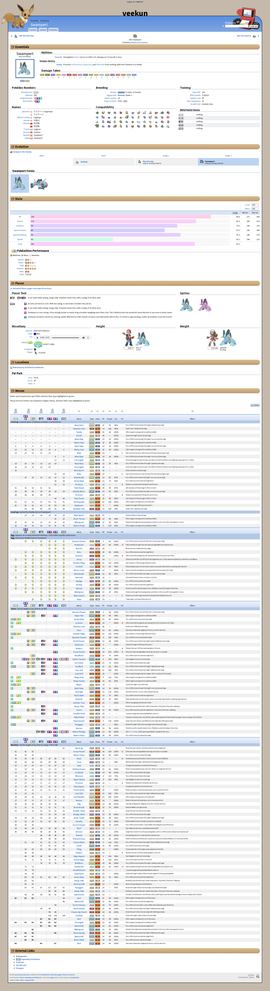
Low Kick (79, 673)
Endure (79, 648)
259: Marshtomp (26, 35)
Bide (79, 453)
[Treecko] (121, 121)
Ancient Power (79, 541)
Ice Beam (79, 772)
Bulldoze (79, 863)
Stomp (79, 584)
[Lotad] (133, 121)
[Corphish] (162, 121)
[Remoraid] (97, 121)
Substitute (79, 717)
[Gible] (162, 126)
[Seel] (144, 112)
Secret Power (79, 825)
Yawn (79, 599)
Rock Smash (79, 908)
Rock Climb (79, 940)
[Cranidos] (138, 126)
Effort (247, 209)
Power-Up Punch (79, 912)
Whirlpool (79, 522)
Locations (143, 42)
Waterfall (79, 901)
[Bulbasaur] (97, 112)
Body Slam (79, 619)
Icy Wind (79, 666)
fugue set (53, 977)
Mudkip (84, 162)
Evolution (22, 147)
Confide (79, 915)
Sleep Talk (79, 706)
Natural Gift (79, 884)
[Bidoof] (133, 126)
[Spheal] (103, 126)
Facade (79, 821)
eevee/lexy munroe (22, 975)
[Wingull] (138, 121)
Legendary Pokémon (30, 959)
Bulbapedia (21, 956)
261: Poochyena (244, 35)
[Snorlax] (127, 117)
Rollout (79, 699)
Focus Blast (79, 842)
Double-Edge (79, 563)
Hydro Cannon (79, 659)
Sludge (79, 581)
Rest (79, 828)
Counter (79, 555)
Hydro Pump (79, 525)
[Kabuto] (121, 117)
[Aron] (156, 121)
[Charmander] (103, 112)
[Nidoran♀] (115, 112)
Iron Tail (79, 670)
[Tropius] (97, 126)
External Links (25, 951)
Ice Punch (79, 663)
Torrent (58, 57)
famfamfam (74, 977)
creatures (71, 975)
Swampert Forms (23, 171)
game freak (62, 975)
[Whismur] (150, 121)
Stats (18, 199)
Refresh (79, 577)
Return (79, 800)
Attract (79, 831)
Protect (79, 484)
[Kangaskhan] (168, 112)
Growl (79, 435)
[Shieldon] (144, 126)
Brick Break (79, 807)
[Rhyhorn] (162, 112)
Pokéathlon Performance (32, 251)
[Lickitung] (156, 112)
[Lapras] (103, 117)
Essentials (22, 47)
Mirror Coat (79, 570)
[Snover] (168, 126)
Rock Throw (79, 518)
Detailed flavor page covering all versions (32, 288)
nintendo (53, 975)
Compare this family (22, 152)
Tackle (79, 432)
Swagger (79, 724)
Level (247, 205)
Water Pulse (79, 735)
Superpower (79, 721)
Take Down (79, 488)
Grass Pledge (133, 732)
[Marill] (156, 117)
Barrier (79, 548)
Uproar (79, 588)
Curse (79, 559)
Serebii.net (21, 965)
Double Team (79, 811)
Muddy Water (79, 491)
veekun (135, 13)
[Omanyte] (115, 117)
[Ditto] (109, 117)
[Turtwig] (121, 126)
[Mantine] (109, 121)
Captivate (79, 873)
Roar (79, 758)
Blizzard (79, 776)
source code (14, 980)
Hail (79, 765)
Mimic (79, 684)
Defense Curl (79, 626)
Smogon (20, 968)
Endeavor (79, 505)
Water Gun (79, 442)
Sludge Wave (79, 814)
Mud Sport (79, 470)
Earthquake (79, 502)
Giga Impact (79, 856)
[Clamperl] (109, 126)
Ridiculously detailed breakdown (28, 367)
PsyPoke (20, 962)
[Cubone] (150, 112)
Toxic (79, 762)
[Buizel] (150, 126)
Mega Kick (79, 677)
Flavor (134, 42)
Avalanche (79, 544)
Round (79, 835)
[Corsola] (168, 117)
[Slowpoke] (138, 112)
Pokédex (35, 20)
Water (76, 57)
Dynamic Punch (79, 637)
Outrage (79, 692)
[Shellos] (156, 126)
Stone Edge (79, 859)
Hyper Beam (79, 779)
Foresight (79, 460)
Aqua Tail (79, 615)
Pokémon (44, 20)
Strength (79, 922)
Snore (79, 710)
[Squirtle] (109, 112)
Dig (79, 804)
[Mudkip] (127, 121)
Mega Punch (79, 681)
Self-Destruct (77, 64)
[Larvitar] (115, 121)
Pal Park (17, 373)
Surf (79, 898)
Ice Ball (79, 566)
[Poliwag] (133, 112)
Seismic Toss (79, 702)
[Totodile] (144, 117)
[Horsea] (97, 117)
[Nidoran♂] (121, 112)
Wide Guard (79, 595)
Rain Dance (79, 786)
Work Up (79, 748)
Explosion (88, 64)
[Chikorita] (138, 117)
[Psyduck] (127, 112)
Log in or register (135, 1)
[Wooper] (162, 117)
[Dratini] (133, 117)
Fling (79, 849)
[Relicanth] (115, 126)
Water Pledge (79, 731)
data (22, 980)
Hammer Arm (79, 428)
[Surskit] (144, 121)
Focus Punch (79, 652)
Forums (32, 30)
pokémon (45, 975)
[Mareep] (150, 117)
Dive (79, 630)
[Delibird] (103, 121)
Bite (79, 552)
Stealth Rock (79, 713)
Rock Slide (79, 481)
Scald (79, 845)
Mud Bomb (79, 477)
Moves (19, 391)
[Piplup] (127, 126)
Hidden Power (79, 769)
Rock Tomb (79, 818)
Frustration (79, 790)
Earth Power (79, 641)
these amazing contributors (31, 977)
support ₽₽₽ (29, 980)
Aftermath (100, 64)
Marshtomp (148, 161)
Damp (59, 64)
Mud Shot (79, 425)
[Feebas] (168, 121)
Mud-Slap (79, 439)
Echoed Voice (79, 839)
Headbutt (79, 655)
